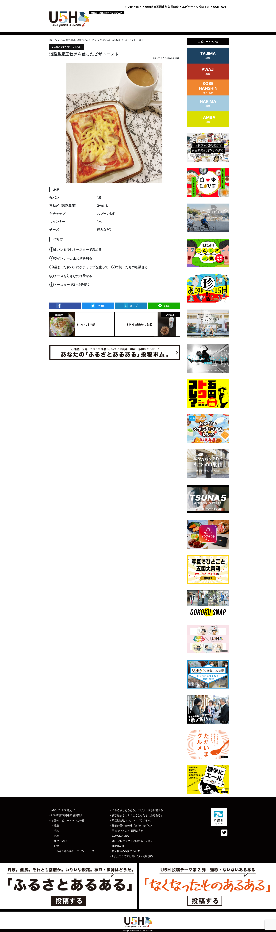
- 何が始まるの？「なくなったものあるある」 (136, 815)
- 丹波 (55, 846)
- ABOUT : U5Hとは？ (62, 810)
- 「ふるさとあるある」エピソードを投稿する (136, 810)
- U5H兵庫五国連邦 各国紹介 (66, 815)
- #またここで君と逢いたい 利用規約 (131, 856)
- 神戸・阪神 (59, 840)
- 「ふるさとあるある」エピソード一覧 (72, 851)
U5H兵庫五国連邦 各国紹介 (162, 6)
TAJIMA (208, 55)
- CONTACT (117, 846)
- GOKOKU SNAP (120, 835)
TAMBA (208, 119)
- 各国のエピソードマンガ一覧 (66, 820)
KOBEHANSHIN (208, 87)
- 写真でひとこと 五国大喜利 (126, 830)
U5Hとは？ (135, 6)
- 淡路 (55, 830)
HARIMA (208, 103)
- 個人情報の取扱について (125, 851)
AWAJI (208, 71)
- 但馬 (55, 835)
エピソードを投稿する (195, 6)
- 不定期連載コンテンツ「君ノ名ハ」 (131, 820)
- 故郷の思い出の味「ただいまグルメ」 (132, 825)
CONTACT (220, 6)
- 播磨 (55, 825)
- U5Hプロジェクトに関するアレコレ (131, 840)
